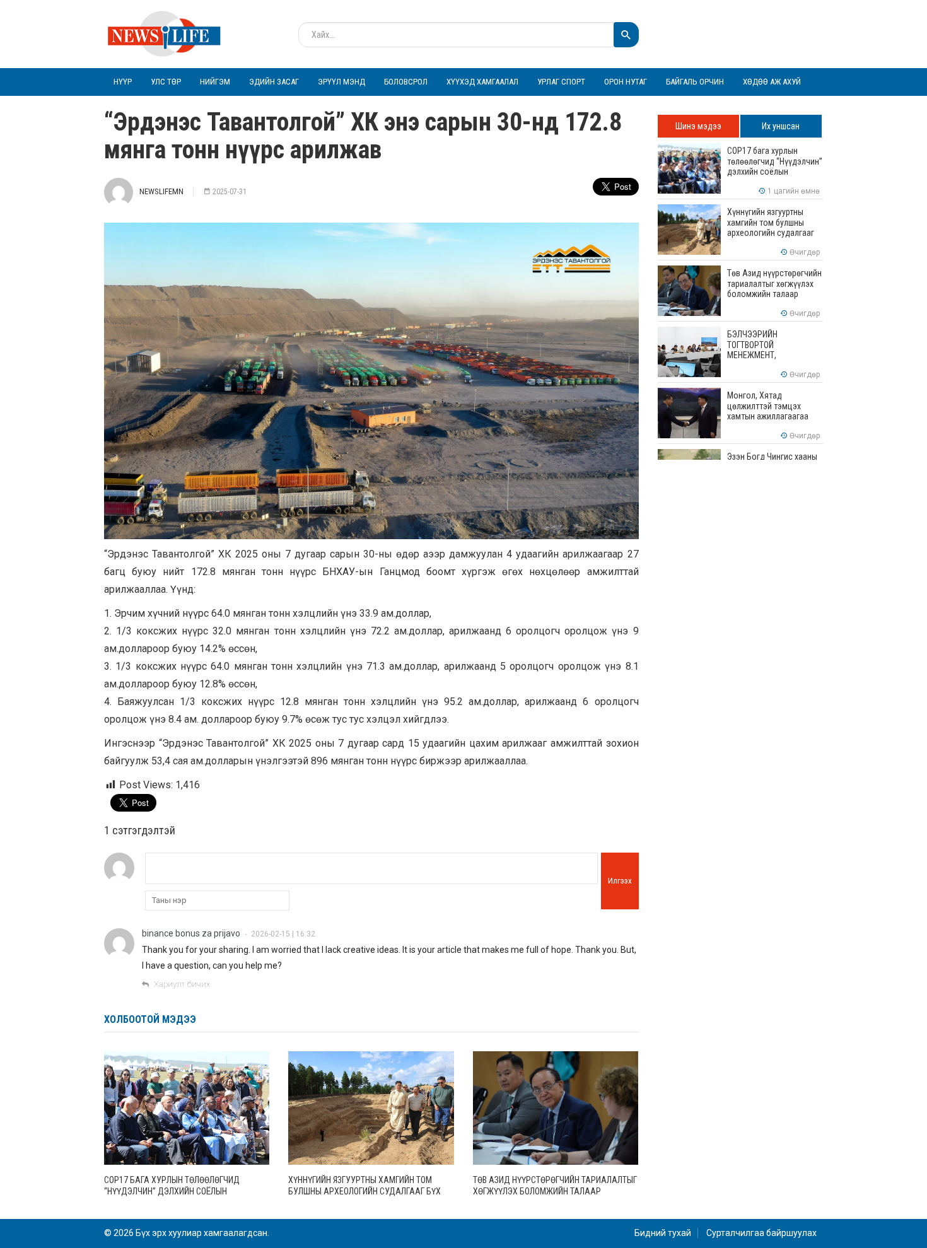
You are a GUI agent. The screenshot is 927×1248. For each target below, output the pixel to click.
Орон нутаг (625, 81)
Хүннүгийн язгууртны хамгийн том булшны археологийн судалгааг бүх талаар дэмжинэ (364, 1191)
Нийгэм (215, 81)
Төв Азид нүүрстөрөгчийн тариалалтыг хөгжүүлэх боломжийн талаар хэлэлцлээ (555, 1191)
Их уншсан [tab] (781, 126)
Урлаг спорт (561, 81)
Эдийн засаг (274, 81)
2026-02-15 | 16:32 (283, 934)
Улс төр (166, 81)
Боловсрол (406, 81)
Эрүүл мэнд (341, 81)
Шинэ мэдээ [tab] (698, 126)
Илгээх (620, 880)
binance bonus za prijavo (191, 933)
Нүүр (123, 81)
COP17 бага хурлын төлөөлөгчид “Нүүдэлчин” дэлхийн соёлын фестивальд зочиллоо (172, 1191)
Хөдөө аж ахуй (772, 81)
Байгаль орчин (695, 81)
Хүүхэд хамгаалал (482, 81)
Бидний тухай (662, 1233)
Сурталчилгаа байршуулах (761, 1233)
